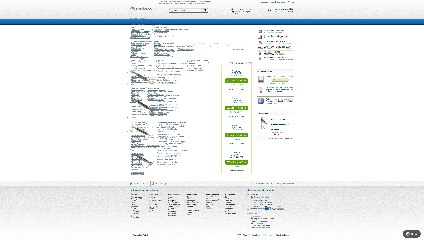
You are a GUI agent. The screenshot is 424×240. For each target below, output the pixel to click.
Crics (170, 197)
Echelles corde (165, 148)
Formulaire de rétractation (260, 227)
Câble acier (135, 213)
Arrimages (191, 201)
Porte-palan (153, 206)
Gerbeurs (134, 51)
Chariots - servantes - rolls (164, 43)
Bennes (156, 41)
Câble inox (135, 98)
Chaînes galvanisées (156, 105)
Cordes (133, 215)
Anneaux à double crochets (141, 65)
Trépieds (163, 138)
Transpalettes (136, 50)
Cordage (152, 211)
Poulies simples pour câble (171, 126)
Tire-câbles (153, 199)
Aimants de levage (138, 32)
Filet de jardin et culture (140, 165)
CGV (245, 235)
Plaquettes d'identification (198, 60)
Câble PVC (135, 93)
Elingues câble (136, 78)
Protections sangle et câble (154, 77)
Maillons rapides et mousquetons (201, 62)
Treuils (133, 204)
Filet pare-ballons (137, 155)
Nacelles (180, 48)
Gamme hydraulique (138, 45)
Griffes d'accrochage (138, 36)
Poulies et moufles (138, 60)
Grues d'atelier (136, 46)
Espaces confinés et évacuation (172, 136)
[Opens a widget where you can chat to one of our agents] (411, 234)
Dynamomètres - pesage (140, 43)
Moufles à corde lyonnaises (171, 124)
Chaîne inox (135, 108)
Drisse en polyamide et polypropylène (145, 127)
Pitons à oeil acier (195, 68)
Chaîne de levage (213, 199)
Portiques (172, 201)
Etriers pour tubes (195, 65)
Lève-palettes (136, 26)
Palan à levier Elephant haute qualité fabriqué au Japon (280, 124)
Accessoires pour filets (139, 167)
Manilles (161, 65)
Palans (133, 22)
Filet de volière (136, 162)
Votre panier (278, 9)
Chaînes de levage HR (139, 114)
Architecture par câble (197, 70)
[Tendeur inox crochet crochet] (142, 133)
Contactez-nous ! (280, 80)
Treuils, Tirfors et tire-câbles (141, 34)
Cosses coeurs (163, 62)
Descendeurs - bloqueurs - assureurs (145, 146)
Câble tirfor (135, 95)
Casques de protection (139, 139)
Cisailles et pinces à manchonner (160, 91)
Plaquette (209, 204)
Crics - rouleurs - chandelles (141, 41)
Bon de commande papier (261, 225)
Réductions (263, 113)
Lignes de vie (136, 141)
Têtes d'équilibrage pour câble (155, 79)
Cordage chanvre (137, 121)
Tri (231, 63)
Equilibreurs (135, 31)
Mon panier (281, 2)
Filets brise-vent (137, 160)
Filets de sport (230, 213)
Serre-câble (162, 60)
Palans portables (137, 199)
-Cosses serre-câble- (155, 95)
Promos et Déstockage (185, 50)
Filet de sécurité (137, 154)
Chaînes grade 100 (138, 109)
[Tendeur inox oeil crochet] (142, 78)
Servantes (172, 211)
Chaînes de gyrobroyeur (158, 114)
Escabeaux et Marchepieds (164, 50)
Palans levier (192, 204)
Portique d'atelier (155, 201)
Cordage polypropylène (140, 124)
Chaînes (190, 199)
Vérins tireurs (135, 217)
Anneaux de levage (138, 62)
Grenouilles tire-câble (156, 100)
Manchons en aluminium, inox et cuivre (172, 63)
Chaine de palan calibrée (158, 115)
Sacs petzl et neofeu (167, 145)
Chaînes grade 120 (138, 113)
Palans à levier (136, 197)
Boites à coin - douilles (166, 67)
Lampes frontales (137, 144)
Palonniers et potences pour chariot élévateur (171, 29)
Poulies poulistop (167, 127)
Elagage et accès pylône (140, 137)
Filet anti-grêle (136, 164)
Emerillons (193, 67)
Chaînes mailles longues (158, 109)
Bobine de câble (154, 88)
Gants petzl (135, 142)
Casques (228, 201)
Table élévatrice (174, 204)
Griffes (189, 213)
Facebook (270, 101)
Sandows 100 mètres (138, 129)
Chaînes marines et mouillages (160, 110)
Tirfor (189, 197)
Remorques (158, 48)
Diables (133, 55)
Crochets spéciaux (138, 68)
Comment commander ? (260, 222)
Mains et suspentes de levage (169, 68)
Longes (228, 210)
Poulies (133, 208)
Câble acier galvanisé (139, 88)
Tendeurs (161, 70)
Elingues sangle (137, 80)
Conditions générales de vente (262, 218)
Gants (227, 199)
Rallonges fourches (138, 53)
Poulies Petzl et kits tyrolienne (171, 140)
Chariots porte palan (138, 24)
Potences (157, 26)
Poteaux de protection (185, 46)
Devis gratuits (256, 216)
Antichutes (164, 135)
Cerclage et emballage (162, 53)
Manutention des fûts (162, 55)
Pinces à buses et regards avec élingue (159, 82)
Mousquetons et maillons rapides (172, 141)
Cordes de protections (168, 146)
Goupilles (192, 63)
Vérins (170, 199)
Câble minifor (136, 96)
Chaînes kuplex (136, 111)
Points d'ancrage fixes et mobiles (143, 147)
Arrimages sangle (137, 173)
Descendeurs (230, 204)
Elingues (134, 210)
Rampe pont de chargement (164, 46)
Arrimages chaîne (137, 174)
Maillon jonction (212, 201)
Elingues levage (193, 202)
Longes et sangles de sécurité (171, 143)
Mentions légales (255, 235)
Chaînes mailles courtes (158, 107)
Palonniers (158, 24)
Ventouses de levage (161, 31)
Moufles (152, 208)
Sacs (227, 211)
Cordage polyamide (138, 122)
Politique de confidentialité (273, 235)
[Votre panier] (269, 10)
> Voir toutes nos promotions (280, 138)
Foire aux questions (258, 223)
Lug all (133, 201)
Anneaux (134, 63)
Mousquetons (230, 208)
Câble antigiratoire (138, 91)
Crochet (209, 206)
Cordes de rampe (137, 126)
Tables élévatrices (137, 48)
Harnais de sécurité (138, 136)
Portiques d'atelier (160, 27)
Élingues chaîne (137, 77)
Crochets (134, 67)
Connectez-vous (267, 2)
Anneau (209, 202)
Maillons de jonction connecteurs (143, 70)
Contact (291, 2)
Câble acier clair (137, 90)
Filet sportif (135, 157)
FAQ (240, 235)
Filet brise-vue (136, 159)
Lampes (228, 202)
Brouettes (157, 45)
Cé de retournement (161, 32)
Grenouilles (135, 206)
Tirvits (133, 202)
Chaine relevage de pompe (159, 112)
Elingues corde (136, 82)
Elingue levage (155, 210)
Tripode (156, 34)
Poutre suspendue (138, 29)
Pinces (133, 27)
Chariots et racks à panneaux (165, 51)
